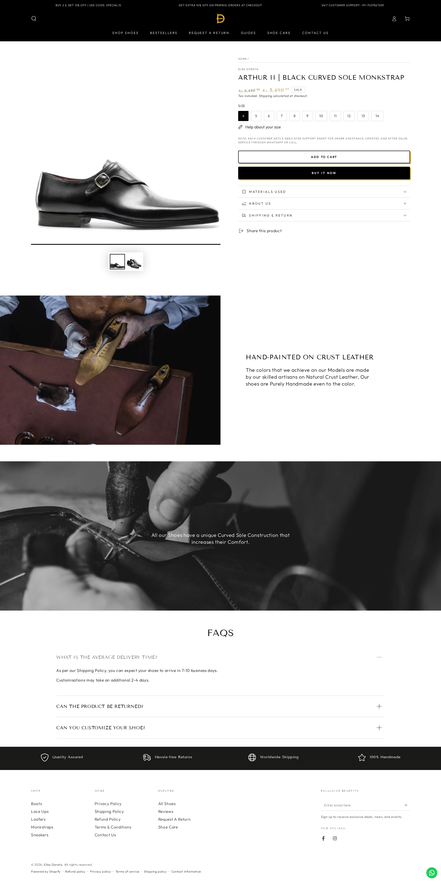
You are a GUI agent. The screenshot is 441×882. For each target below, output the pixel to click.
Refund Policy (108, 819)
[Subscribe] (407, 805)
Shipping (265, 96)
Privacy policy (100, 871)
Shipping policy (155, 871)
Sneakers (39, 834)
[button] (33, 18)
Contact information (186, 871)
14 (377, 116)
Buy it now (324, 173)
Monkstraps (42, 827)
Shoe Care (168, 827)
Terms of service (128, 871)
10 (321, 116)
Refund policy (75, 871)
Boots (36, 803)
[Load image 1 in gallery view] (117, 261)
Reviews (165, 811)
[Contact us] (431, 872)
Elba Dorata (248, 69)
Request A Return (174, 819)
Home (242, 58)
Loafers (38, 819)
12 (349, 116)
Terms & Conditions (113, 827)
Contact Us (105, 834)
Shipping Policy (91, 670)
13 (363, 116)
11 (335, 116)
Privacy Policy (108, 803)
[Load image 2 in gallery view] (134, 261)
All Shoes (167, 803)
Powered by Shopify (46, 871)
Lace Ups (39, 811)
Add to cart (324, 157)
